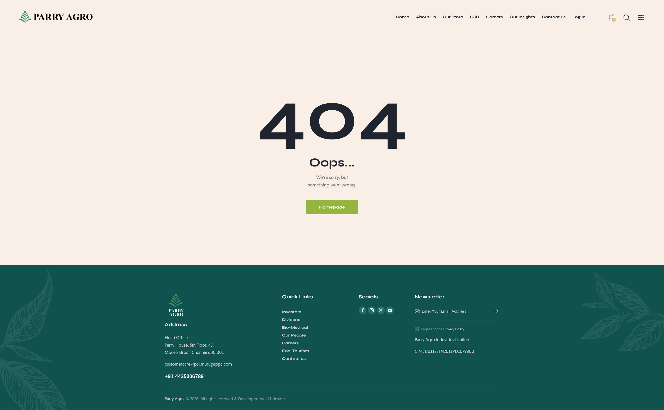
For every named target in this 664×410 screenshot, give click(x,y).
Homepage (332, 207)
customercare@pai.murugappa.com (198, 364)
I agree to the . (443, 329)
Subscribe (495, 311)
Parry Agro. (175, 398)
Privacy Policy (453, 329)
